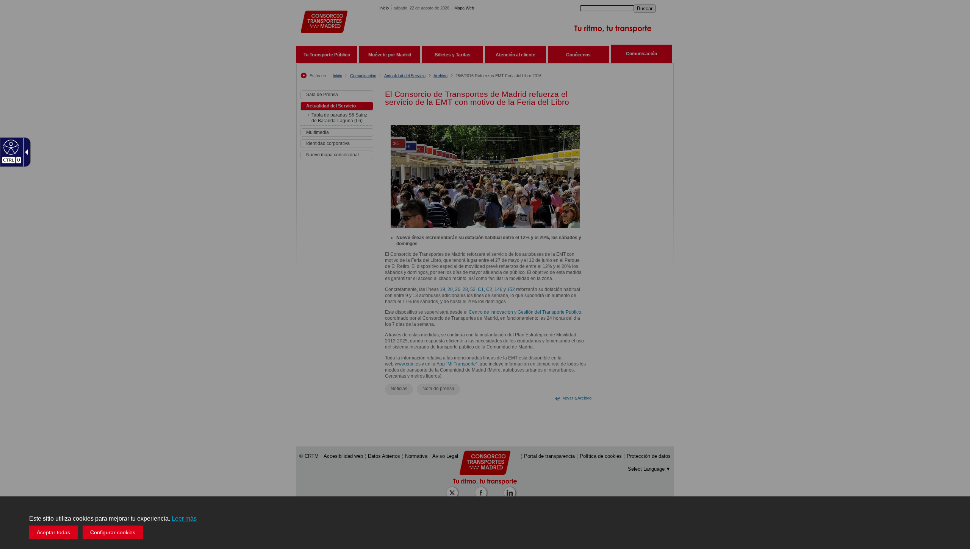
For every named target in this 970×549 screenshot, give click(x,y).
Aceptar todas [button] (53, 532)
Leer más (184, 518)
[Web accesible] (10, 147)
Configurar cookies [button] (112, 532)
